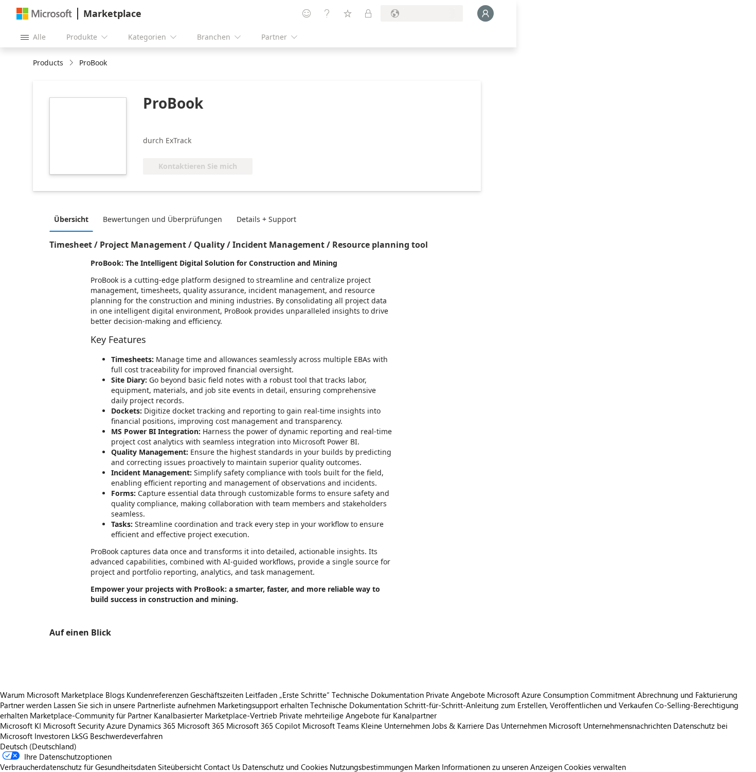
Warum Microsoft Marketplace (51, 695)
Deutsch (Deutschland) (38, 746)
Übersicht (71, 219)
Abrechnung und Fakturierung (687, 695)
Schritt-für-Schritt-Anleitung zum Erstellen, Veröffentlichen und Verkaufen (528, 705)
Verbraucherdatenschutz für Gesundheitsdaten (78, 767)
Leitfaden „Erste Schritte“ (287, 695)
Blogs (114, 695)
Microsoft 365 (200, 725)
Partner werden (25, 705)
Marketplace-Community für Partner (91, 715)
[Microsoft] (44, 14)
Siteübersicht (180, 767)
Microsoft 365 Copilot (263, 725)
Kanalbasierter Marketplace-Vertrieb (215, 715)
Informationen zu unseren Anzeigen (502, 767)
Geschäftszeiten (216, 695)
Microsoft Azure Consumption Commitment (562, 695)
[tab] (73, 219)
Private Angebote (455, 695)
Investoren (51, 736)
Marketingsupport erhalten (263, 705)
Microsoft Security (73, 725)
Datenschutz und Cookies (285, 767)
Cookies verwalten (595, 767)
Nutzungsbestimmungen (371, 767)
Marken (427, 767)
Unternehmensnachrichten (627, 725)
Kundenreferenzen (157, 695)
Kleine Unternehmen (395, 725)
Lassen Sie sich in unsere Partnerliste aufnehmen (134, 705)
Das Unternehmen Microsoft (533, 725)
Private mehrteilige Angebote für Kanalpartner (358, 715)
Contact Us (222, 767)
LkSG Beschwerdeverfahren (117, 736)
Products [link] (48, 62)
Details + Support (266, 219)
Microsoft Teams (330, 725)
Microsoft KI (20, 725)
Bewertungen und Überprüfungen (162, 219)
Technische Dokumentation (378, 695)
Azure (116, 725)
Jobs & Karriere (458, 725)
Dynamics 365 (151, 725)
